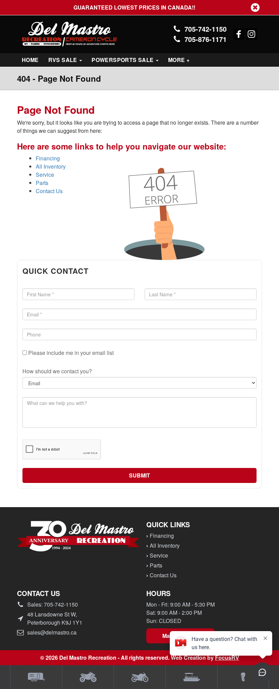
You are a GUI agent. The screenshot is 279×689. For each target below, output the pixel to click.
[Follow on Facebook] (238, 34)
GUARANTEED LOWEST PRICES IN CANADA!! (139, 7)
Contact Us (49, 191)
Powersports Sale (123, 60)
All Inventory (51, 166)
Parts (42, 183)
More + (179, 60)
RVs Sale (63, 60)
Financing (48, 158)
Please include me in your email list (70, 353)
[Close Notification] (255, 7)
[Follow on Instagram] (251, 34)
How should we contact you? (57, 371)
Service (45, 174)
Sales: (52, 604)
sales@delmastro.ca (52, 632)
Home (30, 60)
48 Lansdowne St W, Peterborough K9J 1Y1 (54, 618)
